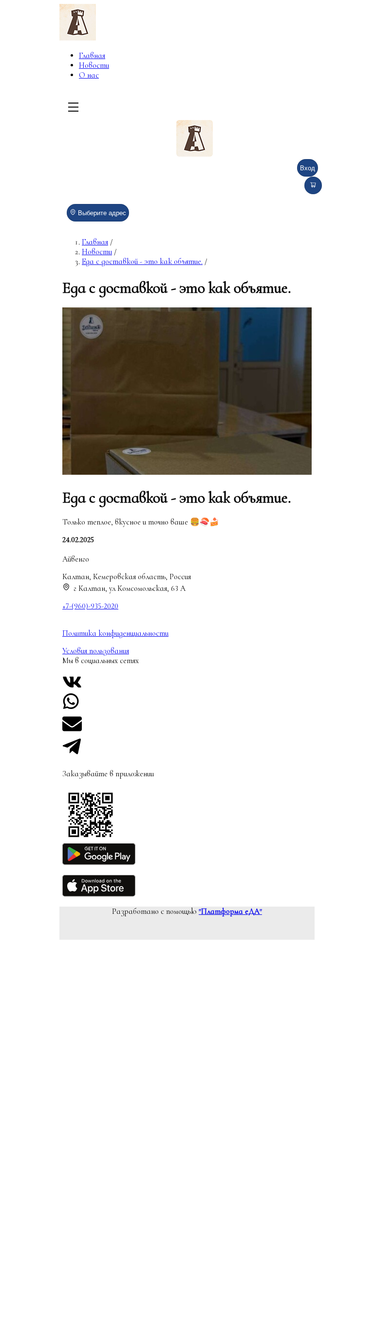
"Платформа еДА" (230, 911)
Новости (94, 65)
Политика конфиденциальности (115, 633)
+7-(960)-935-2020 (90, 606)
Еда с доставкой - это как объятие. (142, 261)
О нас (89, 75)
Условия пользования (95, 651)
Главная (92, 56)
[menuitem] (120, 56)
